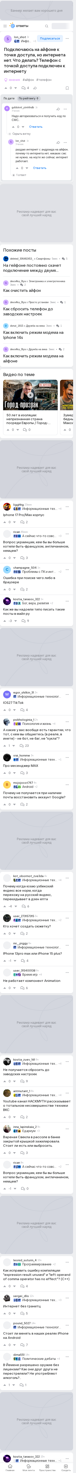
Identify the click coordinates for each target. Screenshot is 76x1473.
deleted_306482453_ (21, 258)
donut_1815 (16, 325)
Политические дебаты (39, 1359)
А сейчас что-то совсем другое (39, 536)
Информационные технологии (26, 41)
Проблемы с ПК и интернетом (39, 572)
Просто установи (39, 302)
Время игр (30, 974)
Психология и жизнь (36, 724)
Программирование (36, 1264)
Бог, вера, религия (35, 603)
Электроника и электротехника (47, 281)
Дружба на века (35, 325)
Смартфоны (43, 258)
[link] (30, 407)
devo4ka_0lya (18, 281)
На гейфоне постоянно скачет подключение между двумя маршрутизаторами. (32, 270)
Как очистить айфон (22, 291)
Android (27, 787)
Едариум (28, 1131)
